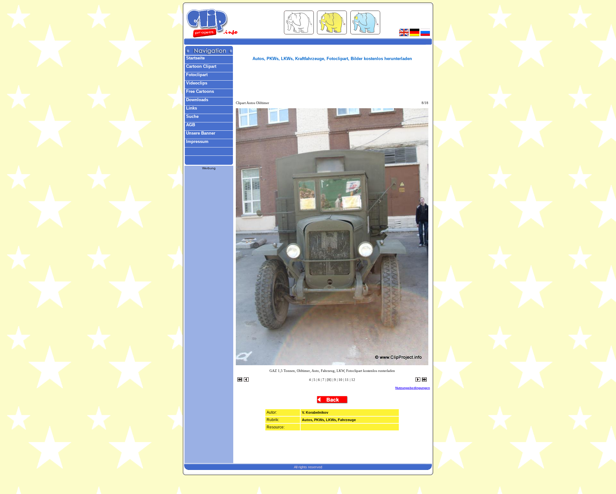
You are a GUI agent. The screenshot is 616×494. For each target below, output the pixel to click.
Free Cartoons (199, 91)
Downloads (196, 99)
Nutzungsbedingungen (412, 388)
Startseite (195, 58)
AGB (190, 124)
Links (191, 108)
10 (340, 380)
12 (353, 380)
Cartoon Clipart (200, 66)
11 (347, 380)
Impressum (197, 141)
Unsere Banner (200, 133)
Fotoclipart (196, 74)
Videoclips (196, 83)
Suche (192, 116)
